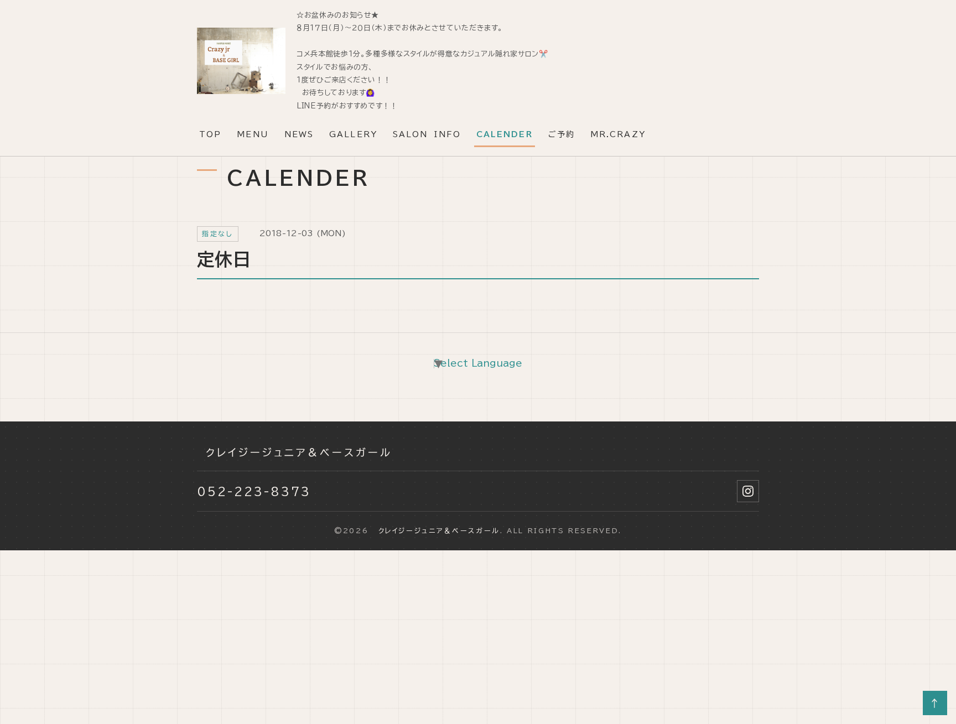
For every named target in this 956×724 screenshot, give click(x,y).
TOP (210, 134)
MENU (252, 134)
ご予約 (561, 134)
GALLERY (353, 134)
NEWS (299, 134)
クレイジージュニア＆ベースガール (294, 452)
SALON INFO (427, 134)
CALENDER (504, 134)
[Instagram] (748, 491)
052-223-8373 (254, 491)
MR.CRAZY (618, 134)
